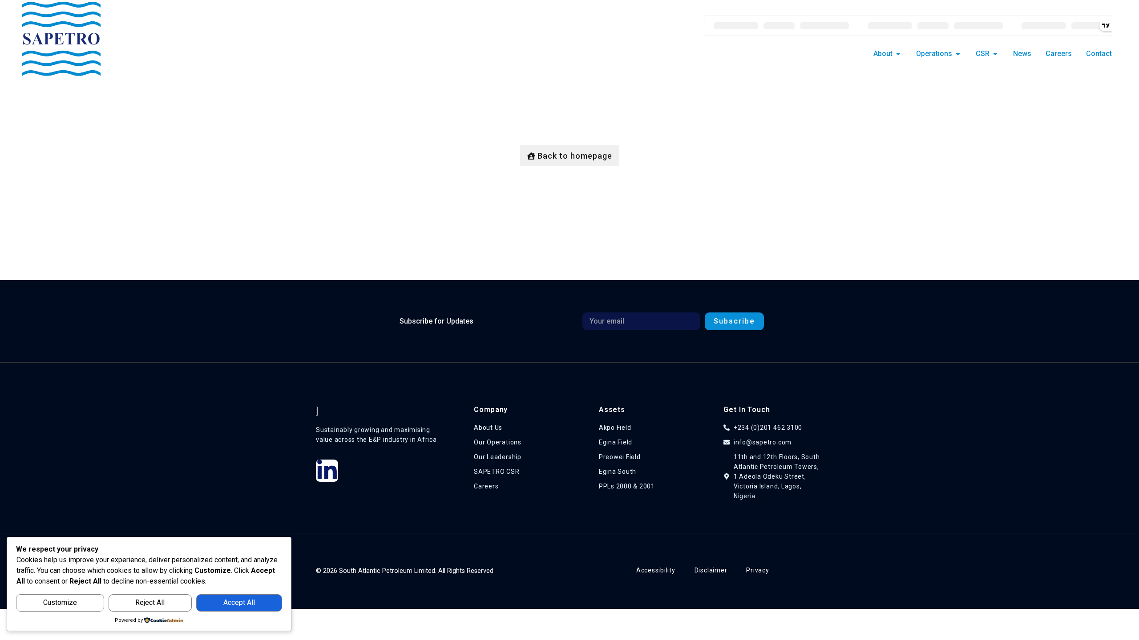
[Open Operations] (957, 53)
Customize (60, 602)
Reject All (150, 602)
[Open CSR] (995, 53)
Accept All (239, 602)
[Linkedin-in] (327, 471)
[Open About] (898, 53)
